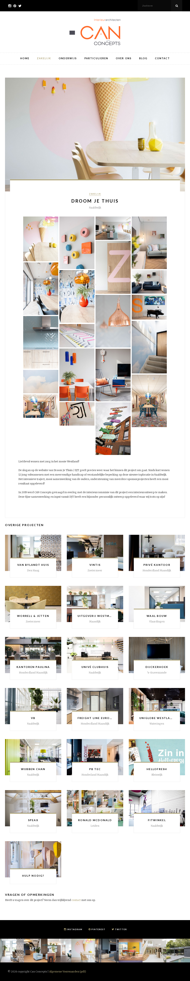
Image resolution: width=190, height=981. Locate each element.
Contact (162, 58)
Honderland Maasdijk (94, 774)
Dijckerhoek (156, 666)
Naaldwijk (95, 672)
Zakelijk (44, 58)
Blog (143, 58)
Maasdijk (95, 621)
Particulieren (96, 58)
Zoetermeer (95, 570)
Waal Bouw (157, 615)
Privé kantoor (156, 564)
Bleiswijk (156, 774)
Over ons (124, 58)
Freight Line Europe (96, 718)
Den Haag (33, 570)
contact (76, 900)
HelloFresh (157, 769)
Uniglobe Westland (157, 718)
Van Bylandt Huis (33, 564)
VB (33, 718)
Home (24, 58)
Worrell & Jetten (33, 615)
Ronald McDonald (95, 820)
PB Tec (95, 769)
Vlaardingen (157, 621)
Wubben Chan (33, 769)
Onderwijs (68, 58)
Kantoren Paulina (33, 666)
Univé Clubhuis (95, 666)
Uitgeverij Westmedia (97, 615)
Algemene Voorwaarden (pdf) (67, 971)
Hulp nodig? (33, 875)
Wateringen (157, 723)
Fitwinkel (157, 820)
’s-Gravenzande (157, 672)
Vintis (95, 564)
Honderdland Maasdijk (156, 570)
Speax (33, 820)
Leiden (95, 825)
